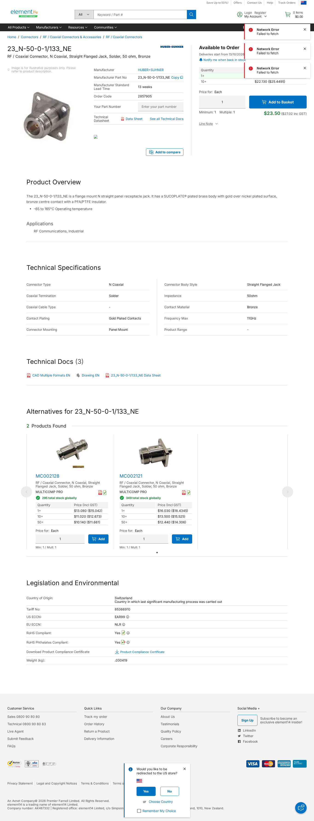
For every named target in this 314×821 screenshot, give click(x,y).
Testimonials (170, 724)
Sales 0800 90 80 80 (23, 716)
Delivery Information (99, 739)
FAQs (11, 746)
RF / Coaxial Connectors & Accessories (72, 37)
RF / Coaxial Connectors (124, 37)
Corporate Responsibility (179, 746)
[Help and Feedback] (301, 808)
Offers (238, 2)
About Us (168, 716)
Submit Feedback (20, 739)
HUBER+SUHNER (151, 70)
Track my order (95, 716)
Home (11, 37)
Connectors (29, 37)
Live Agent (15, 731)
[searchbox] (140, 14)
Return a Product (97, 731)
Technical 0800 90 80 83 (26, 724)
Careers (166, 739)
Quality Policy (171, 731)
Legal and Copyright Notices (57, 783)
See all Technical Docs (166, 119)
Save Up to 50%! (217, 2)
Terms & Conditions (95, 783)
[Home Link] (24, 14)
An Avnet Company (21, 801)
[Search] (191, 14)
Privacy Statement (20, 783)
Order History (94, 724)
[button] (18, 27)
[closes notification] (304, 10)
